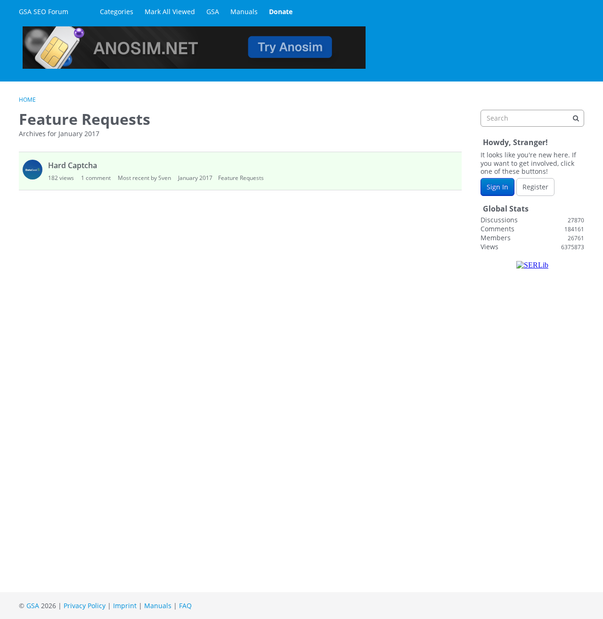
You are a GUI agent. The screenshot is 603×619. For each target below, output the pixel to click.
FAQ (185, 605)
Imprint (125, 605)
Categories (116, 11)
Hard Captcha (72, 165)
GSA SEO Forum (43, 11)
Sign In (497, 186)
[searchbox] (532, 118)
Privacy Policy (85, 605)
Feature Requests (241, 178)
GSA (212, 11)
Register (535, 186)
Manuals (244, 11)
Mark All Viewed (170, 11)
